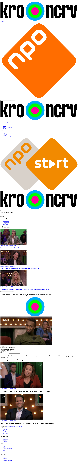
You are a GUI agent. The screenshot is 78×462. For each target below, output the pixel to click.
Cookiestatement (6, 451)
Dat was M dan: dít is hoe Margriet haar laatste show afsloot (15, 248)
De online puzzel (6, 221)
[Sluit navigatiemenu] (0, 210)
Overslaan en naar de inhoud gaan (7, 1)
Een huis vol (5, 223)
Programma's (5, 439)
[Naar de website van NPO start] (39, 98)
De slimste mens (6, 222)
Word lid (2, 21)
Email (4, 432)
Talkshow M (8, 245)
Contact (4, 446)
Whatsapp (5, 430)
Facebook (5, 429)
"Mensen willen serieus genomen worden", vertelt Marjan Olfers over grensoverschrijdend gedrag (24, 289)
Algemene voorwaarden (7, 448)
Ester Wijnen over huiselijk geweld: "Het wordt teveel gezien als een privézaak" (20, 268)
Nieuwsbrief (5, 224)
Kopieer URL (5, 433)
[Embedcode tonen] (0, 347)
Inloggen (9, 100)
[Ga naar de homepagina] (39, 20)
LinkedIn (4, 431)
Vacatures (5, 441)
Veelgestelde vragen (7, 450)
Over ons (4, 440)
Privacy (4, 449)
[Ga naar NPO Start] (39, 189)
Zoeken (1, 214)
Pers (4, 447)
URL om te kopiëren (4, 352)
